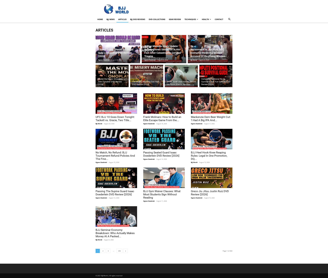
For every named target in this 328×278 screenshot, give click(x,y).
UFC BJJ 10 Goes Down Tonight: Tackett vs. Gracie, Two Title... (115, 118)
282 (119, 251)
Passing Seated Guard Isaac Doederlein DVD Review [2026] (161, 154)
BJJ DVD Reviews (137, 19)
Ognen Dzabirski (104, 60)
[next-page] (125, 251)
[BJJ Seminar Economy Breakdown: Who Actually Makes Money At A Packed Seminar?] (116, 216)
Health (205, 19)
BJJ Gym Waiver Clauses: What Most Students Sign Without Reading (162, 194)
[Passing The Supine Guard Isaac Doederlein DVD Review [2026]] (116, 178)
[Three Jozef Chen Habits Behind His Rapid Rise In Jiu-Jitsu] (181, 77)
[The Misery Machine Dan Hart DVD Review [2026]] (146, 77)
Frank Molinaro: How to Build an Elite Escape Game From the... (162, 118)
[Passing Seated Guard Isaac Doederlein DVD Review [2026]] (164, 139)
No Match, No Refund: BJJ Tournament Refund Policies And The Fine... (115, 155)
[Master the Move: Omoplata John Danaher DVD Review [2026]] (112, 77)
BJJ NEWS (110, 19)
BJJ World (193, 60)
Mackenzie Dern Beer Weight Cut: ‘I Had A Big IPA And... (211, 118)
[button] (229, 19)
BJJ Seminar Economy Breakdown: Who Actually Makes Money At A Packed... (115, 233)
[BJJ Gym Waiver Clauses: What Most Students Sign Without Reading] (164, 178)
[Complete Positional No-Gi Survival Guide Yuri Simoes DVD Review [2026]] (215, 77)
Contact (219, 19)
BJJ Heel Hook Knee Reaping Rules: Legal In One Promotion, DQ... (209, 155)
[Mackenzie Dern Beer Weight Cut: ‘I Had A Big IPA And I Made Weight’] (211, 103)
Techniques (190, 19)
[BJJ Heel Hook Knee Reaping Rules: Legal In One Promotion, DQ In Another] (211, 139)
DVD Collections (157, 19)
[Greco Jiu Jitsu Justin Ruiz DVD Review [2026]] (211, 178)
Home (100, 19)
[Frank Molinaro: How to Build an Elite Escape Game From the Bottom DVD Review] (164, 103)
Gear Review (175, 19)
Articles (122, 19)
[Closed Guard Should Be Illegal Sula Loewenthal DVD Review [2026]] (118, 49)
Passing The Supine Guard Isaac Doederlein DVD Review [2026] (115, 193)
